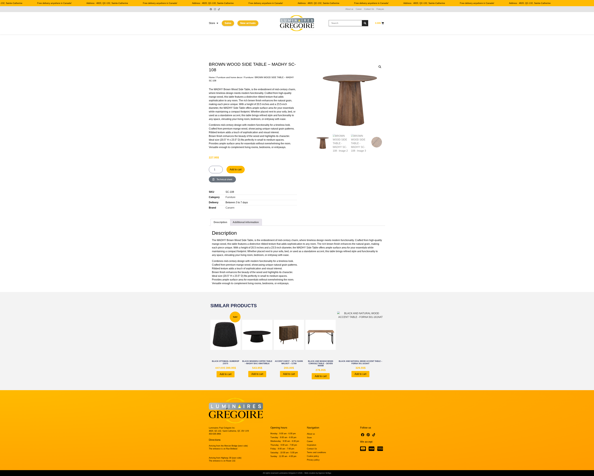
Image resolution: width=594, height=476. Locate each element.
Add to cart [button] (225, 374)
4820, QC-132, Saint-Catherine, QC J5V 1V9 (229, 431)
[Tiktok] (219, 9)
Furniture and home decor (229, 77)
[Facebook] (211, 9)
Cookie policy (313, 456)
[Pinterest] (368, 434)
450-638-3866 (215, 434)
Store (212, 23)
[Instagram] (215, 9)
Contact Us (369, 9)
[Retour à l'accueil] (297, 23)
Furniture (248, 77)
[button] (380, 67)
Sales (228, 23)
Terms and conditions (316, 452)
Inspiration (311, 445)
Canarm (230, 207)
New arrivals (248, 23)
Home (212, 77)
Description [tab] (220, 222)
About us (349, 9)
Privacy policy (313, 460)
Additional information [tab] (246, 222)
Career (359, 9)
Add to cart (235, 169)
